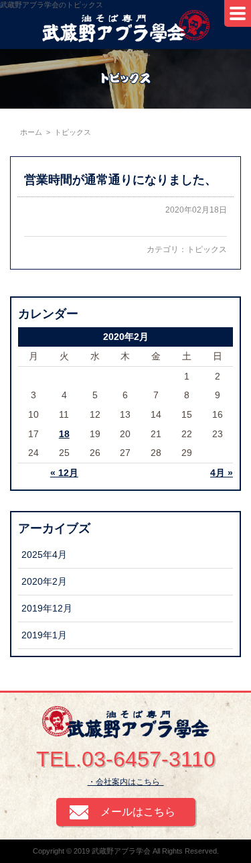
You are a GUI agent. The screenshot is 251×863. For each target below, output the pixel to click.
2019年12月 (46, 608)
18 (64, 433)
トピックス (207, 249)
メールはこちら (137, 811)
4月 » (221, 472)
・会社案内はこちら (126, 782)
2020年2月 (44, 581)
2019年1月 (44, 635)
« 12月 (64, 472)
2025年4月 (44, 554)
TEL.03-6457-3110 (126, 759)
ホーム (31, 132)
